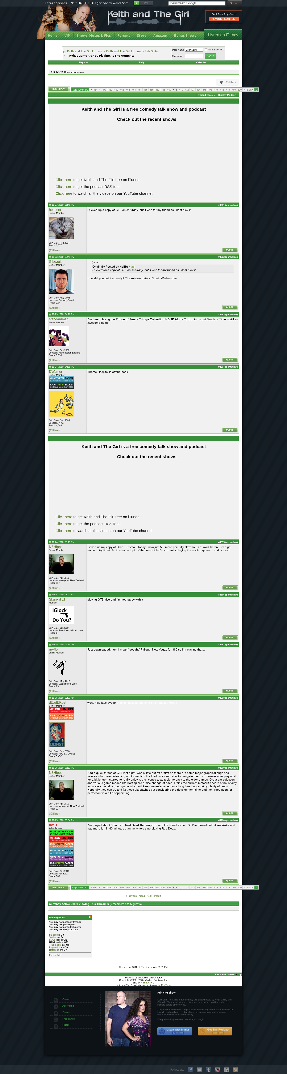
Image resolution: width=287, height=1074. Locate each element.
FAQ (141, 62)
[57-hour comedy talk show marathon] (61, 381)
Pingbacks (54, 947)
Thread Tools (205, 95)
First (94, 89)
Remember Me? (216, 49)
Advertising (68, 1005)
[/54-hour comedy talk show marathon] (61, 388)
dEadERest (57, 702)
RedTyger (166, 985)
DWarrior (55, 371)
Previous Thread (136, 896)
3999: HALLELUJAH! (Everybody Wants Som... (100, 3)
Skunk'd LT (57, 599)
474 (198, 89)
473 (193, 89)
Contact (66, 999)
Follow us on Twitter (199, 1069)
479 (228, 89)
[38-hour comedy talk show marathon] (61, 860)
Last (250, 89)
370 (104, 89)
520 (240, 89)
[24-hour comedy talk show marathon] (61, 712)
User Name (178, 50)
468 (163, 89)
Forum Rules (55, 955)
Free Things (68, 1018)
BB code (53, 934)
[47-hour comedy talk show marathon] (61, 719)
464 (140, 89)
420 (110, 89)
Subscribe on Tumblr (208, 1069)
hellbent (55, 210)
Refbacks (54, 950)
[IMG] (52, 940)
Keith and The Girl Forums (85, 51)
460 (116, 89)
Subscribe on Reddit (226, 1069)
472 (187, 89)
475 (204, 89)
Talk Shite (151, 51)
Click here (63, 180)
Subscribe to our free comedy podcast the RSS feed (214, 1031)
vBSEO (145, 982)
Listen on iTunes (223, 34)
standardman (58, 319)
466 (151, 89)
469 (169, 89)
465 (145, 89)
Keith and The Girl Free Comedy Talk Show (148, 18)
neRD (53, 649)
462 (128, 89)
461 (122, 89)
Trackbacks (55, 945)
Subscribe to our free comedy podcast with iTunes (174, 1031)
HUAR (65, 1025)
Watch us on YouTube (217, 1069)
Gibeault (55, 261)
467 (157, 89)
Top (239, 974)
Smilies (52, 937)
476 (210, 89)
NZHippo (56, 547)
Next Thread (153, 896)
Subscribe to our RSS (235, 1069)
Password (177, 56)
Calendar (201, 62)
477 (216, 89)
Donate (66, 1012)
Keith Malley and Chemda (69, 21)
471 (181, 89)
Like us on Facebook (190, 1069)
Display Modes (226, 95)
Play (143, 3)
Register (83, 62)
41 (230, 82)
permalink (231, 205)
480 (234, 89)
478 (222, 89)
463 (134, 89)
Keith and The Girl (225, 974)
